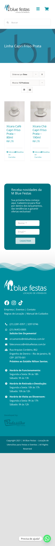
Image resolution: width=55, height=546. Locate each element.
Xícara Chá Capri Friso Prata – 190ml (40, 131)
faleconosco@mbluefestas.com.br (28, 344)
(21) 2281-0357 (17, 324)
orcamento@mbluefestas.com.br (27, 339)
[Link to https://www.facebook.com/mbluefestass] (6, 302)
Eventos (20, 309)
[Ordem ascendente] (42, 74)
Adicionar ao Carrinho (11, 154)
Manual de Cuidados (37, 313)
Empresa (9, 309)
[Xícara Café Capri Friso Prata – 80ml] (14, 111)
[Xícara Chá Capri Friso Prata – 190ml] (40, 111)
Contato (31, 309)
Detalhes (19, 152)
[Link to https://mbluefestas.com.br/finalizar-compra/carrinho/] (47, 9)
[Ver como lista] (30, 90)
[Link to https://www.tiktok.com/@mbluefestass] (20, 302)
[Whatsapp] (47, 538)
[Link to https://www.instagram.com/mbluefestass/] (14, 302)
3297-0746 (32, 324)
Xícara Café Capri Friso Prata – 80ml (13, 131)
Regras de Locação (14, 313)
